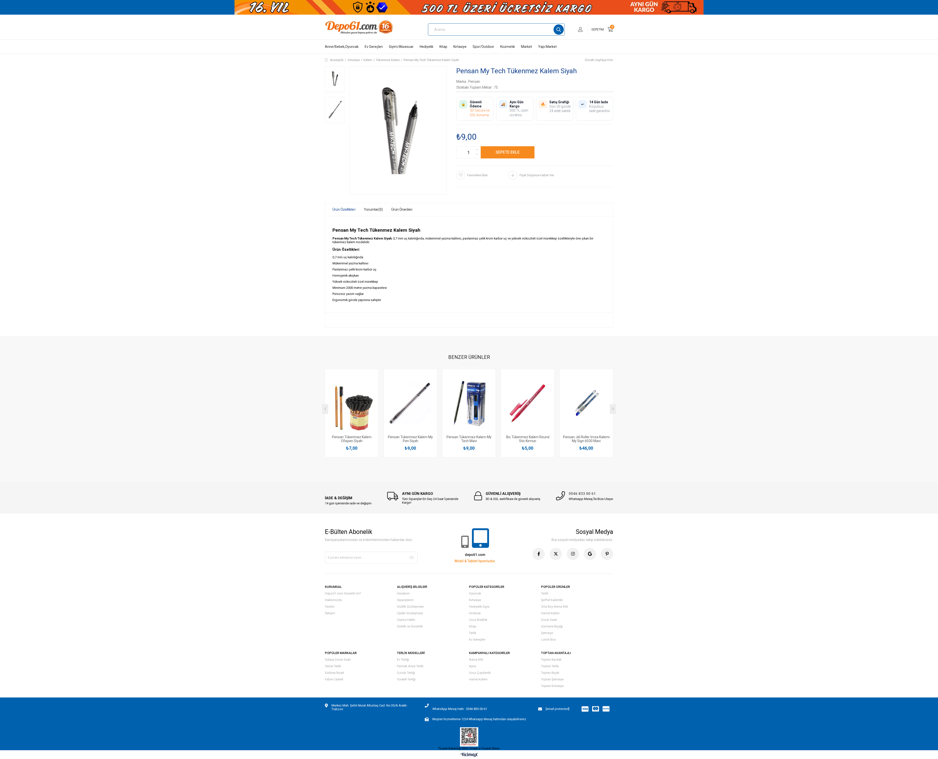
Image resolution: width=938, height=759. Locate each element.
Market (526, 47)
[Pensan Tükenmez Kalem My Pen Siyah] (410, 403)
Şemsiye (547, 633)
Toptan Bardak (551, 659)
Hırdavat (475, 613)
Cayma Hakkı (406, 620)
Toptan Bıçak (550, 673)
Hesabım (403, 593)
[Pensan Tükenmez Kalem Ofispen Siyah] (351, 403)
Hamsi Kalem (550, 613)
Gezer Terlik (333, 666)
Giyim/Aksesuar (401, 47)
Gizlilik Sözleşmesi (410, 606)
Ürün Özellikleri (343, 209)
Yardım (330, 606)
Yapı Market (547, 47)
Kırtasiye (460, 47)
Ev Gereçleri (374, 47)
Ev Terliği (403, 659)
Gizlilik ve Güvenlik (410, 626)
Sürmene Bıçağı (552, 626)
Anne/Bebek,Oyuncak (342, 47)
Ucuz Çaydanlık (480, 673)
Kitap (443, 47)
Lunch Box (548, 639)
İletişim (330, 613)
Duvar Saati (549, 620)
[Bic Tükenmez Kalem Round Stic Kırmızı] (527, 403)
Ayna (472, 666)
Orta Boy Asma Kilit (554, 606)
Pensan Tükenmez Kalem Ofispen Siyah (352, 439)
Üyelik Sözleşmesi (410, 613)
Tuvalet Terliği (406, 679)
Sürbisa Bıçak (334, 673)
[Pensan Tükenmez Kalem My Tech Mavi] (469, 403)
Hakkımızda (333, 600)
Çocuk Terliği (406, 673)
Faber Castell (334, 679)
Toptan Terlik (550, 666)
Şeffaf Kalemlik (552, 600)
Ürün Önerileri (401, 209)
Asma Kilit (476, 659)
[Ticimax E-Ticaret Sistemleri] (469, 755)
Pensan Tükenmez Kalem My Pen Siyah (410, 439)
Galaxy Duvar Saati (338, 659)
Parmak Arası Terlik (410, 666)
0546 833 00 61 (582, 493)
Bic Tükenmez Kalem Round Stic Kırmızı (527, 439)
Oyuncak (475, 593)
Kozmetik (507, 47)
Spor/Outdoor (483, 47)
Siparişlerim (405, 600)
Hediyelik (426, 47)
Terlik (472, 633)
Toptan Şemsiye (552, 679)
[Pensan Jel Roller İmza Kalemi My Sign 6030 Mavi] (586, 403)
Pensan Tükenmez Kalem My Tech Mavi (469, 439)
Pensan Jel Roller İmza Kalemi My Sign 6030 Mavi (586, 439)
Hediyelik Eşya (479, 606)
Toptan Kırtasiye (552, 686)
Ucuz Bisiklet (478, 620)
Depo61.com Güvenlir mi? (343, 593)
